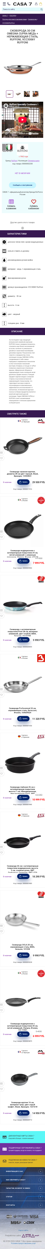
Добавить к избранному (33, 207)
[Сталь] (22, 228)
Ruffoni (14, 161)
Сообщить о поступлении (22, 185)
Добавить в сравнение (11, 207)
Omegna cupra (33, 161)
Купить (25, 482)
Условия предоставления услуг (23, 1243)
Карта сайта (23, 1230)
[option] (9, 93)
